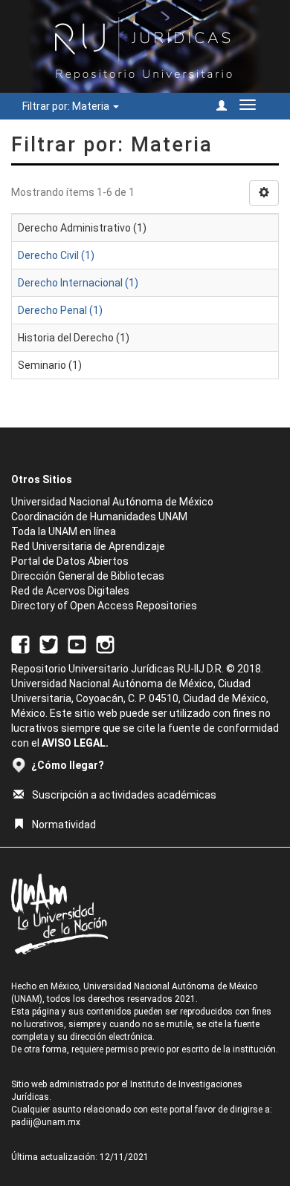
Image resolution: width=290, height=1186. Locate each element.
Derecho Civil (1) (56, 255)
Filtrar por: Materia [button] (67, 106)
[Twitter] (48, 643)
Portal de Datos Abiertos (70, 561)
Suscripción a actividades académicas (124, 795)
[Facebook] (20, 643)
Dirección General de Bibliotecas (87, 576)
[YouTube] (77, 643)
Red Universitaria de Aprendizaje (88, 546)
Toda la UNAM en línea (63, 531)
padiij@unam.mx (45, 1122)
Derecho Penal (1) (60, 310)
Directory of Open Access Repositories (104, 606)
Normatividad (64, 824)
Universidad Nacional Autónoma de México (112, 502)
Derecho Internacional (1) (78, 283)
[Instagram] (105, 643)
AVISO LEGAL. (75, 743)
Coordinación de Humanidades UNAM (99, 516)
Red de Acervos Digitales (70, 591)
